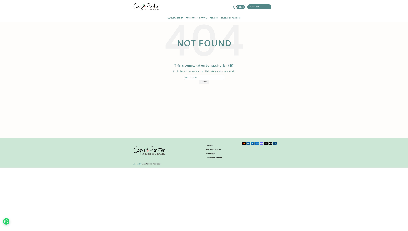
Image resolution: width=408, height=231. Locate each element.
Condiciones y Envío (214, 157)
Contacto (209, 146)
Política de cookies (213, 150)
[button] (6, 221)
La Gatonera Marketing (151, 164)
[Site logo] (146, 7)
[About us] (222, 143)
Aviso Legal (210, 154)
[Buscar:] (259, 6)
